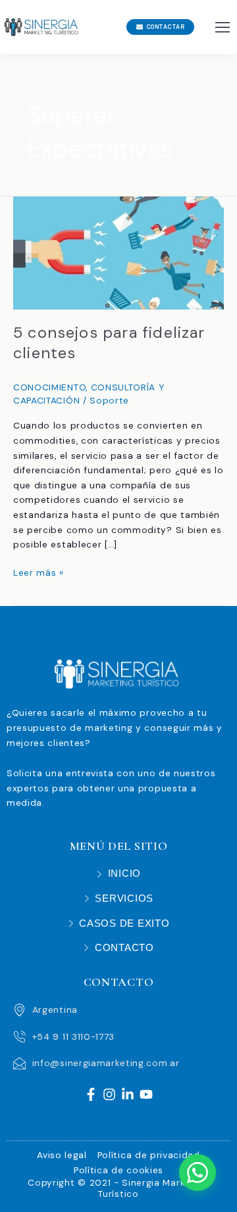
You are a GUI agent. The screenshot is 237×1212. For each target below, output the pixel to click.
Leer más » (38, 571)
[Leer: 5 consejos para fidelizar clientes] (118, 252)
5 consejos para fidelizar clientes (109, 342)
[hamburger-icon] (222, 27)
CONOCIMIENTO (49, 387)
